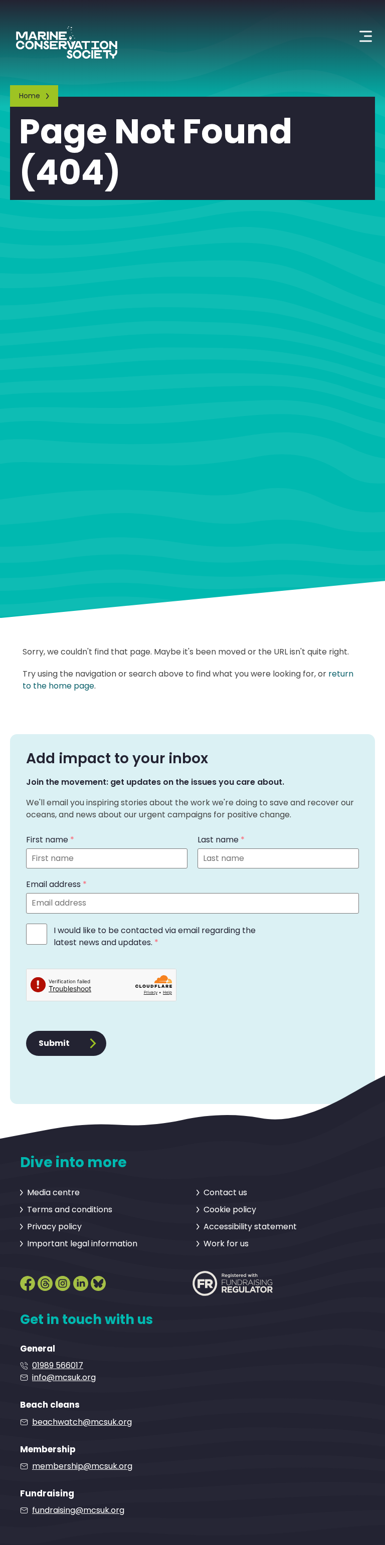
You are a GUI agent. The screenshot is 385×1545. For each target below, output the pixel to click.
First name (50, 839)
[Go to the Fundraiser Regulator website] (232, 1283)
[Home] (66, 36)
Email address (56, 884)
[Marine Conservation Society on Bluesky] (98, 1281)
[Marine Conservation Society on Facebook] (27, 1281)
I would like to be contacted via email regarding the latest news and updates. (155, 936)
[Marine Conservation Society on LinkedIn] (80, 1281)
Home (29, 96)
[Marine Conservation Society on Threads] (45, 1281)
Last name (221, 839)
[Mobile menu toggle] (365, 36)
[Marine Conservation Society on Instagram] (62, 1281)
